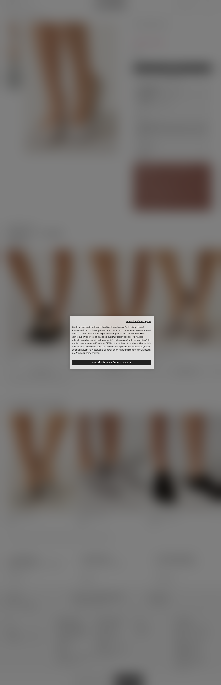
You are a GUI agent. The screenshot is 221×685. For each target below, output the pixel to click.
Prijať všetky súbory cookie (111, 362)
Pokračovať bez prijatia (138, 321)
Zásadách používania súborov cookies (94, 346)
